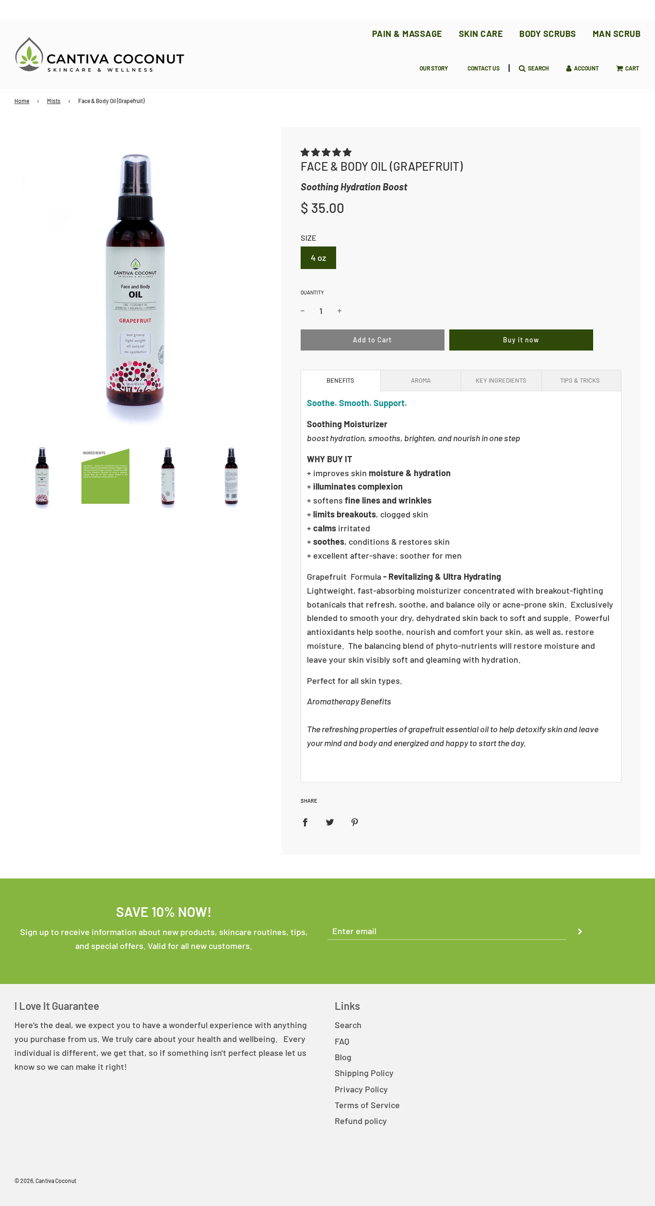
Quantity (312, 292)
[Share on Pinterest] (354, 821)
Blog (343, 1057)
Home (21, 100)
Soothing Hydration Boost (354, 186)
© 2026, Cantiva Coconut (45, 1180)
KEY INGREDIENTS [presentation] (501, 380)
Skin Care (481, 33)
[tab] (341, 380)
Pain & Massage (407, 33)
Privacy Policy (361, 1089)
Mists (53, 100)
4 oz (318, 257)
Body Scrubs (547, 33)
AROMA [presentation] (421, 380)
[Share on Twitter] (329, 821)
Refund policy (361, 1120)
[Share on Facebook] (304, 821)
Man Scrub (617, 33)
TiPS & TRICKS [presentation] (581, 380)
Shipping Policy (364, 1072)
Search (348, 1024)
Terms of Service (367, 1105)
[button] (326, 152)
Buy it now (521, 340)
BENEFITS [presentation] (340, 380)
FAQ (342, 1041)
